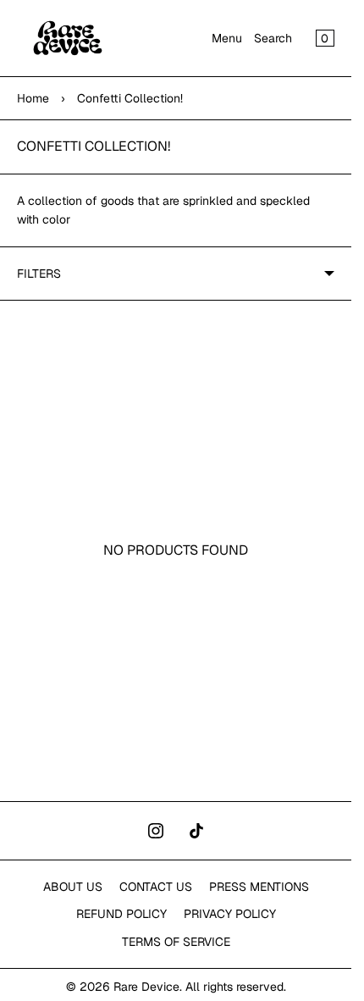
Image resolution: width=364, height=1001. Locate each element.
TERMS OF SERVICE (176, 941)
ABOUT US (72, 886)
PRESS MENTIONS (259, 886)
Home (33, 98)
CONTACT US (155, 886)
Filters (39, 273)
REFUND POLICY (121, 913)
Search (273, 38)
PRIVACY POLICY (230, 913)
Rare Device (146, 986)
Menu (227, 38)
